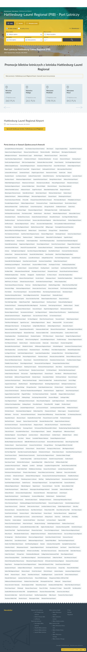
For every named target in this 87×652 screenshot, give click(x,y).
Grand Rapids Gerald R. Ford (12, 397)
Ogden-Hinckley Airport (47, 527)
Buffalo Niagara (38, 155)
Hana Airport (8, 169)
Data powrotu (28, 37)
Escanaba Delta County (23, 510)
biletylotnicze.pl (7, 11)
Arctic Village (72, 380)
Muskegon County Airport (38, 271)
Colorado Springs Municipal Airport (14, 448)
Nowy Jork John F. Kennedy (12, 584)
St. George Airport (26, 326)
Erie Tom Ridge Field (10, 452)
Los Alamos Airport (21, 176)
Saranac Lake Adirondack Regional (42, 220)
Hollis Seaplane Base (64, 210)
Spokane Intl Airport (10, 567)
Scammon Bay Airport (26, 424)
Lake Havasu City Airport (40, 458)
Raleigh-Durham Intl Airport (38, 533)
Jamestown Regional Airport (72, 571)
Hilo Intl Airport (48, 571)
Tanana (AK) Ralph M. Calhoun (13, 237)
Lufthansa (37, 619)
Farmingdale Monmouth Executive (64, 227)
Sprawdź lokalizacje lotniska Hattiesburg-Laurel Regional (25, 129)
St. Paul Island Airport (55, 315)
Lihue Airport (40, 520)
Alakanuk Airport (25, 189)
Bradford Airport (23, 383)
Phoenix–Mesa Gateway (29, 472)
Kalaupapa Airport (51, 278)
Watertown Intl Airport (28, 182)
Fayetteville (53, 394)
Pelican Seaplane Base (60, 281)
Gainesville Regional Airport (27, 165)
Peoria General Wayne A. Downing (14, 285)
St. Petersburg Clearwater (74, 414)
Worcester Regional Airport (39, 196)
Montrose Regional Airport (23, 288)
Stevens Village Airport (47, 234)
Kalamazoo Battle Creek (42, 329)
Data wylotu (9, 37)
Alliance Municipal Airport (71, 179)
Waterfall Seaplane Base (74, 349)
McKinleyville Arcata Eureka (12, 213)
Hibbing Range (26, 397)
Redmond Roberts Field (11, 206)
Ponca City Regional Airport (52, 530)
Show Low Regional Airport (36, 537)
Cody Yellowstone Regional (28, 557)
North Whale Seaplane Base (47, 240)
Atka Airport (47, 213)
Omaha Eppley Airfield (27, 584)
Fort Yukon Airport (76, 510)
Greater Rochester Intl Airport (39, 217)
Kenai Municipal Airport (72, 390)
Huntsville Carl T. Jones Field (21, 169)
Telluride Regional (25, 486)
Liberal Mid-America (48, 176)
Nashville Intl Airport (28, 193)
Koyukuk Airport (9, 176)
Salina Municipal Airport (59, 220)
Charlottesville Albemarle (32, 554)
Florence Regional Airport (75, 339)
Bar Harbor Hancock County (48, 550)
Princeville (25, 199)
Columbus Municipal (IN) (53, 544)
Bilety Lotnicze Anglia (54, 610)
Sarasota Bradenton (69, 482)
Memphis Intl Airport (72, 182)
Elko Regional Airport (68, 448)
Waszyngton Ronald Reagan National (39, 489)
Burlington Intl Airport (45, 499)
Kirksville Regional (58, 346)
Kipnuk (69, 172)
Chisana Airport (30, 448)
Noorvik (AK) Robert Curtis (41, 360)
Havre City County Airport (58, 244)
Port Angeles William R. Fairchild (63, 445)
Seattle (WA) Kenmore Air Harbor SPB (15, 591)
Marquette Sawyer (52, 271)
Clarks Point (71, 206)
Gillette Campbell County (11, 165)
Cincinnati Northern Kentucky (70, 251)
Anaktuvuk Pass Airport (60, 380)
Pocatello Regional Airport (12, 203)
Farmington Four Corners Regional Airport (25, 564)
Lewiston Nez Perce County (25, 578)
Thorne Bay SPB (48, 404)
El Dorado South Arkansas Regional (54, 561)
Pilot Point (8, 479)
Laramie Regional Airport (11, 407)
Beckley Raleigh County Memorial (13, 441)
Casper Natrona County (11, 506)
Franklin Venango (61, 339)
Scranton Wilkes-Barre (38, 496)
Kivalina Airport (66, 404)
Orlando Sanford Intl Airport (12, 315)
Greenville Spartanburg (11, 244)
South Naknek (8, 377)
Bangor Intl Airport (65, 189)
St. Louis (55, 159)
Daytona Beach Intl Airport (45, 247)
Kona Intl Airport (72, 377)
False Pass (57, 516)
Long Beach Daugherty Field (52, 465)
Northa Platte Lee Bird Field (69, 465)
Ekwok (6, 574)
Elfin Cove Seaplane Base (28, 162)
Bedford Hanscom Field (37, 227)
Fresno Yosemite (59, 162)
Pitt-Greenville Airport (60, 199)
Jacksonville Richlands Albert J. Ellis (29, 527)
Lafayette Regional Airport (27, 407)
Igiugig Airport (72, 513)
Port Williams (45, 349)
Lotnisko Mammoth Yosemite (65, 469)
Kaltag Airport (49, 516)
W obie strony (12, 28)
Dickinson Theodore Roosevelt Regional (31, 390)
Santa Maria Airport (65, 424)
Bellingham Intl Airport (11, 155)
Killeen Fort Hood (49, 462)
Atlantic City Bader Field (45, 380)
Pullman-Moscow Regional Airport (70, 530)
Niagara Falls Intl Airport (74, 244)
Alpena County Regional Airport (13, 152)
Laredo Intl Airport (10, 469)
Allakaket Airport (67, 435)
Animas (7, 251)
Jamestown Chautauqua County (73, 346)
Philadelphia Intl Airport (74, 199)
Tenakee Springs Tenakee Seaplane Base (69, 428)
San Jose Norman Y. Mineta (40, 315)
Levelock (32, 465)
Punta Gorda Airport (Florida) (12, 199)
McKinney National (61, 377)
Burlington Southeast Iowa (69, 383)
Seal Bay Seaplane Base (41, 595)
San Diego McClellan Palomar (69, 217)
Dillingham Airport (10, 339)
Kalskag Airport (27, 404)
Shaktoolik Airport (57, 295)
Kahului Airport (36, 377)
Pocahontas (43, 305)
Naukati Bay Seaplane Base (65, 278)
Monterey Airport (42, 356)
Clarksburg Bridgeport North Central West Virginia (33, 503)
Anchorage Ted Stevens (52, 547)
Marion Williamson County (73, 356)
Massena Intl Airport (50, 411)
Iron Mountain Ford (10, 268)
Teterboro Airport (27, 237)
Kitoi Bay (22, 274)
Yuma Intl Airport (37, 309)
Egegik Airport (60, 390)
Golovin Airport (23, 343)
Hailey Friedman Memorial (12, 373)
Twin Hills (57, 486)
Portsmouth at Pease (41, 203)
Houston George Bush (66, 343)
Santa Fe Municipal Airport (71, 366)
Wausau (28, 438)
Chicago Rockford (49, 206)
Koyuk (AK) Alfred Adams (36, 254)
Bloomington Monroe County (12, 193)
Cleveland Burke (63, 230)
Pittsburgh (20, 588)
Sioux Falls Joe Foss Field (63, 510)
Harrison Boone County (60, 513)
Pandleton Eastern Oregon (74, 360)
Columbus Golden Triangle (63, 455)
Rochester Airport (67, 291)
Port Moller (16, 479)
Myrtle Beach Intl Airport (11, 527)
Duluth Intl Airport (49, 390)
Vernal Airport (20, 240)
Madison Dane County (68, 523)
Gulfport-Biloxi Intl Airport (25, 567)
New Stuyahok (49, 254)
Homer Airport (48, 513)
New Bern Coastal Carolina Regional (27, 452)
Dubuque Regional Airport (61, 247)
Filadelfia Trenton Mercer (11, 363)
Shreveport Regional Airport (40, 482)
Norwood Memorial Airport (28, 414)
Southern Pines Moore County (13, 428)
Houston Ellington (53, 397)
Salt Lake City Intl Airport (51, 424)
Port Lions (16, 414)
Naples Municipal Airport (11, 496)
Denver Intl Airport (65, 159)
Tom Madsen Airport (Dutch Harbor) (34, 148)
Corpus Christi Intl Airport (12, 390)
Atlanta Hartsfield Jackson (12, 189)
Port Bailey (75, 516)
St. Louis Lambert (68, 322)
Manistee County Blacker (43, 182)
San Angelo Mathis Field (56, 482)
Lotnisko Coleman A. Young (49, 506)
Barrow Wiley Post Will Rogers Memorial (15, 230)
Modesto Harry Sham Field (31, 581)
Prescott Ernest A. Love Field (50, 418)
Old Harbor (8, 414)
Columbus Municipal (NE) (62, 527)
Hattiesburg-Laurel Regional (12, 264)
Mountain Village (9, 288)
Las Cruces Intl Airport (42, 407)
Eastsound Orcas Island (72, 561)
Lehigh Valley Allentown (39, 326)
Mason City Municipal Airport (13, 523)
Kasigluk (57, 404)
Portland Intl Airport (10, 305)
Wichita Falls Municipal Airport (67, 370)
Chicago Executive (31, 387)
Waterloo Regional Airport (60, 213)
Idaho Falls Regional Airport (12, 571)
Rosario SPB (67, 588)
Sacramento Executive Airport (70, 479)
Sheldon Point (8, 540)
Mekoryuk (57, 581)
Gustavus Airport (24, 513)
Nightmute (59, 472)
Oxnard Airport (52, 196)
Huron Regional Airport (43, 244)
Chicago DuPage (19, 387)
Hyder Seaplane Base (32, 240)
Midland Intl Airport (72, 407)
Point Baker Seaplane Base (58, 349)
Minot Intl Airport (52, 186)
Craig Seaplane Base (10, 336)
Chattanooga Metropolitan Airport (62, 499)
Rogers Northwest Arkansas (62, 421)
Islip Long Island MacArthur (64, 169)
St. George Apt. (9, 537)
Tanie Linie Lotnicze (36, 621)
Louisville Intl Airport (34, 257)
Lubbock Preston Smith (34, 176)
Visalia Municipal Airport (11, 489)
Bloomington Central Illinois (75, 329)
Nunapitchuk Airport (73, 411)
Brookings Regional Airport (52, 383)
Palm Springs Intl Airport (55, 305)
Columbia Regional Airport (72, 503)
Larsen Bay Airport (22, 349)
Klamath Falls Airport (10, 578)
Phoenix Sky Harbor (37, 530)
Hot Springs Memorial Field (39, 397)
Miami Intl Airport (27, 523)
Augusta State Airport (10, 383)
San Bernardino (77, 588)
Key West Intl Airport (36, 510)
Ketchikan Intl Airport (33, 574)
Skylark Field (8, 516)
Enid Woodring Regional (31, 544)
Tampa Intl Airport (64, 298)
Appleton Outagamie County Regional (15, 550)
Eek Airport (20, 339)
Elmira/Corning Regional (31, 339)
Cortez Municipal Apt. (36, 206)
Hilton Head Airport (36, 513)
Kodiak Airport (38, 213)
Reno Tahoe (59, 366)
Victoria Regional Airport (37, 431)
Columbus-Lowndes (35, 343)
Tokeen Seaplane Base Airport (49, 298)
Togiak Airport (36, 486)
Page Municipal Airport (23, 530)
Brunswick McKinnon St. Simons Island (15, 319)
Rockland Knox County (24, 217)
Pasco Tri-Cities (43, 588)
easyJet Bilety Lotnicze (40, 632)
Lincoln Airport (40, 278)
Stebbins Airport (68, 305)
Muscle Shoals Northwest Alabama (69, 271)
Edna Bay (75, 506)
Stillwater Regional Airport (12, 486)
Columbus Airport (9, 547)
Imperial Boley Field (37, 462)
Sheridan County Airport (37, 370)
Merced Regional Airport (58, 182)
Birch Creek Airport (72, 401)
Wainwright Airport (52, 492)
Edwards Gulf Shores (10, 458)
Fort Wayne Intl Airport (11, 343)
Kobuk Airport (78, 278)
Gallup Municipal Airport (60, 261)
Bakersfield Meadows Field (51, 189)
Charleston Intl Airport (30, 159)
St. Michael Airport (51, 370)
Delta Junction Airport (33, 506)
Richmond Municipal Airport (45, 366)
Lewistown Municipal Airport (12, 380)
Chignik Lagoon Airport (38, 172)
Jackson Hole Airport (37, 516)
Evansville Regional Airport (48, 339)
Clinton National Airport (71, 574)
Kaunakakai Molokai (48, 377)
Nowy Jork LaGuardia (70, 472)
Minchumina (23, 257)
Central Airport (42, 230)
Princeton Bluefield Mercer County (14, 499)
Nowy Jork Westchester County (13, 360)
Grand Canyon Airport (11, 455)
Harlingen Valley (65, 397)
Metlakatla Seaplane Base (11, 274)
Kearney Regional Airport (21, 223)
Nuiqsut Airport (67, 581)
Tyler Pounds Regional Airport (66, 540)
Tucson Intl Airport (47, 486)
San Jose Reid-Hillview (35, 291)
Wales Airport (24, 489)
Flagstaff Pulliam (26, 394)
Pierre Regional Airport (26, 363)
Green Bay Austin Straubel (30, 261)
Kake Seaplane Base (10, 349)
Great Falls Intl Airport (59, 165)
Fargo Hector (8, 564)
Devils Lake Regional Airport (12, 162)
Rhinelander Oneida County (21, 533)
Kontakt (69, 612)
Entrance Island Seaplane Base (23, 492)
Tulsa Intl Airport (9, 431)
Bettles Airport (32, 230)
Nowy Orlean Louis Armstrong (46, 472)
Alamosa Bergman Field (11, 329)
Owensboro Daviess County (57, 360)
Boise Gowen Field (63, 550)
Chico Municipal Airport (11, 503)
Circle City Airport (36, 571)
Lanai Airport (55, 268)
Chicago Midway (48, 445)
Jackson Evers (8, 254)
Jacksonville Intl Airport (11, 172)
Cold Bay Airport (24, 206)
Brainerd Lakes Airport (31, 499)
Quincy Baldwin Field (67, 486)
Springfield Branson (32, 591)
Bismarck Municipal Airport (58, 329)
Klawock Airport (15, 574)
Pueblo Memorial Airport (56, 203)
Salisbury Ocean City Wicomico (57, 312)
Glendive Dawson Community (27, 455)
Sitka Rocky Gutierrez (20, 537)
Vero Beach (58, 373)
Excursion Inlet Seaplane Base (44, 223)
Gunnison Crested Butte (45, 261)
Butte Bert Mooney (76, 550)
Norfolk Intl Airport (77, 527)
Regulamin (70, 614)
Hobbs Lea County (51, 567)
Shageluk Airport (26, 315)
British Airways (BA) (40, 616)
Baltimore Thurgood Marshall (22, 377)
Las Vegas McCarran (10, 353)
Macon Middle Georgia (41, 578)
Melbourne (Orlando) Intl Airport (13, 581)
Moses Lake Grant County (39, 288)
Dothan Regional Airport (74, 220)
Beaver (49, 322)
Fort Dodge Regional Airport (73, 162)
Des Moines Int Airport (70, 557)
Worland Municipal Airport (49, 598)
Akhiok (76, 435)
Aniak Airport (63, 492)
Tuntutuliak (55, 489)
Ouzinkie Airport (40, 274)
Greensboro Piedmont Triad (44, 165)
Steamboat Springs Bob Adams (13, 295)
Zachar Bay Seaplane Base (65, 274)
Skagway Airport (38, 424)
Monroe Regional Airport (29, 356)
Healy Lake (45, 343)
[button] (79, 107)
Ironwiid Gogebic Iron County (21, 516)
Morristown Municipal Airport (13, 472)
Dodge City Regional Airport (73, 336)
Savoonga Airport (27, 428)
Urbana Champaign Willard (12, 557)
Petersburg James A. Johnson (28, 479)
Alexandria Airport (68, 326)
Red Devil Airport (9, 421)
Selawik (49, 431)
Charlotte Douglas (9, 210)
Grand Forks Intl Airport (11, 513)
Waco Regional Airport (67, 554)
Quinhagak (39, 465)
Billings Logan (49, 227)
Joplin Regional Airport (58, 401)
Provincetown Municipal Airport (13, 366)
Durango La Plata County (53, 448)
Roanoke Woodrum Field (46, 421)
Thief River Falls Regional (11, 322)
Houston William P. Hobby (40, 264)
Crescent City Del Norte (35, 445)
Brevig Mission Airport (55, 179)
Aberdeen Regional (10, 435)
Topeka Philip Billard (50, 540)
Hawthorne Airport (39, 567)
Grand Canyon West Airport (63, 564)
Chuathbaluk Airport (23, 336)
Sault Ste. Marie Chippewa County (30, 234)
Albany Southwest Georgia (30, 380)
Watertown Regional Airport (23, 179)
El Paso (32, 223)
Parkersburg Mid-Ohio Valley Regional (28, 305)
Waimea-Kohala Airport (55, 193)
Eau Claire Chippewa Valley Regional (37, 251)
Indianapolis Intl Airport (49, 169)
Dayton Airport (59, 336)
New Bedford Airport (54, 251)
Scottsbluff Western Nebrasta (40, 438)
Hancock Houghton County (56, 503)
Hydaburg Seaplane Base (68, 264)
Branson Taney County (31, 588)
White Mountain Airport (69, 373)
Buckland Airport (60, 496)
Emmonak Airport (9, 510)
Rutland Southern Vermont (55, 533)
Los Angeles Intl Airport (11, 257)
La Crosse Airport (51, 520)
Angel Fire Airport (37, 189)
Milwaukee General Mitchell (22, 271)
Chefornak (22, 506)
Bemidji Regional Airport (36, 383)
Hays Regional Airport (10, 401)
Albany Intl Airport (45, 435)
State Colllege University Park (31, 295)
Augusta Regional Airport (37, 547)
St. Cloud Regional (32, 319)
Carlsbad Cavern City (70, 387)
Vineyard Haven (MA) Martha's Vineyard (41, 199)
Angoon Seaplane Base (61, 148)
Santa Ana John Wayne (63, 591)
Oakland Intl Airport (10, 196)
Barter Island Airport (41, 193)
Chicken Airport (59, 387)
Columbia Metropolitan (57, 332)
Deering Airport (76, 159)
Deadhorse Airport (10, 220)
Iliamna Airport (26, 571)
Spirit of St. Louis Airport (25, 595)
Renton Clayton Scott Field (30, 421)
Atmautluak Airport (10, 217)
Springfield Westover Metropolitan (14, 148)
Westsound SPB (57, 322)
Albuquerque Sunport (22, 547)
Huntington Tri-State (54, 264)
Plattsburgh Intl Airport (65, 196)
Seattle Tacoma (26, 482)
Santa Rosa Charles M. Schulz (53, 537)
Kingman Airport (35, 169)
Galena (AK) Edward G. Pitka (45, 564)
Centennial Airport (24, 172)
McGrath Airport (9, 411)
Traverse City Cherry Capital (65, 595)
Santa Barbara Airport (20, 540)
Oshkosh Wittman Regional (33, 475)
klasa (70, 28)
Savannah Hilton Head (11, 370)
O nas (69, 610)
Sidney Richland (9, 492)
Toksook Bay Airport (41, 584)
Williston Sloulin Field (61, 462)
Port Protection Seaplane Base (68, 288)
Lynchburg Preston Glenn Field (69, 268)
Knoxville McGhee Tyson (22, 431)
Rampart (18, 421)
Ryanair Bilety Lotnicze (40, 630)
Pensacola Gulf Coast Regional (42, 363)
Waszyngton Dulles (34, 598)
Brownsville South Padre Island (55, 441)
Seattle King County (73, 312)
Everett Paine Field (10, 530)
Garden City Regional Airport (21, 227)
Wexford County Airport (51, 155)
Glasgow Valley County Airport (67, 394)
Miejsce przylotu (47, 31)
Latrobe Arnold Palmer (29, 520)
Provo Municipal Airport (20, 291)
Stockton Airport (9, 179)
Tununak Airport (60, 319)
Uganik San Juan (24, 322)
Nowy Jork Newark (53, 288)
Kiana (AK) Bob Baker (72, 567)
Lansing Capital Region (11, 278)
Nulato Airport (67, 193)
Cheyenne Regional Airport (35, 210)
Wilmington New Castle (51, 210)
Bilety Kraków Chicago (58, 639)
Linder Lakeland (17, 520)
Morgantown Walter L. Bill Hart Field (58, 578)
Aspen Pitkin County (74, 547)
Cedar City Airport (10, 554)
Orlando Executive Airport (27, 281)
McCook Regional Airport (71, 353)
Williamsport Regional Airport (43, 346)
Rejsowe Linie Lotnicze (37, 610)
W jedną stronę (24, 28)
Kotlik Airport (66, 516)
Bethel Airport (55, 152)
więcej (81, 649)
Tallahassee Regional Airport (36, 540)
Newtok (42, 544)
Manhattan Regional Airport (12, 186)
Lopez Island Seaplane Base (42, 353)
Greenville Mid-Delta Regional (13, 261)
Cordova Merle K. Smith (71, 332)
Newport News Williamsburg (45, 414)
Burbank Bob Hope (29, 332)
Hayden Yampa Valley (26, 458)
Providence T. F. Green (56, 588)
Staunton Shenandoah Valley (47, 591)
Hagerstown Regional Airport (26, 244)
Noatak (77, 305)
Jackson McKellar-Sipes (28, 186)
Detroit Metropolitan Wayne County (14, 561)
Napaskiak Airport (10, 418)
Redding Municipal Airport (53, 479)
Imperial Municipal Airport (40, 179)
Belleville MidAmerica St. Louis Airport (35, 441)
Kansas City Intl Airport (50, 469)
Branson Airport (21, 418)
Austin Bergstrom (25, 496)
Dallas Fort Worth (57, 557)
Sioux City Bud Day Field (32, 298)
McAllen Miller (9, 271)
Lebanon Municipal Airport (26, 278)
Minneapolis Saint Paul (47, 581)
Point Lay (27, 285)
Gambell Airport (76, 257)
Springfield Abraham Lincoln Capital (14, 298)
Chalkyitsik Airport (61, 206)
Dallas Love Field (75, 247)
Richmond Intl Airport (66, 309)
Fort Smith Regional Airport (62, 257)
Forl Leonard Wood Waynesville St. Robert (46, 428)
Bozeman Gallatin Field (42, 332)
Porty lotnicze (15, 11)
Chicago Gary (20, 554)
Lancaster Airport (77, 176)
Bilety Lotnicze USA (54, 623)
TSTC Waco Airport (48, 336)
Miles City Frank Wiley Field (69, 285)
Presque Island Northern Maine (61, 363)
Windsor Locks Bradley (33, 550)
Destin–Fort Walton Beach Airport (14, 544)
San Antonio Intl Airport (11, 424)
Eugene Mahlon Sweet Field (12, 394)
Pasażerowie (46, 37)
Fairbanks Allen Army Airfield (44, 162)
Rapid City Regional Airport (51, 309)
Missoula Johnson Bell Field (57, 356)
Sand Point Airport (24, 370)
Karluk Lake (62, 172)
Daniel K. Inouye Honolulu (56, 458)
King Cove (7, 520)
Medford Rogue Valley (54, 285)
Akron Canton (63, 155)
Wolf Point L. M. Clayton (11, 281)
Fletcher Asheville (45, 152)
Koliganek (25, 465)
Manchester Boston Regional (23, 411)
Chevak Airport (49, 373)
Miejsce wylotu (9, 31)
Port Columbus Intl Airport (12, 234)
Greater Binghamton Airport (57, 438)
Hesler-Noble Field (22, 469)
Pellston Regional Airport (27, 203)
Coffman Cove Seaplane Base (12, 404)
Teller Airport (52, 595)
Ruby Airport (8, 533)
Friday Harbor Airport (58, 452)
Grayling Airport (45, 268)
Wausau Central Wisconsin (31, 152)
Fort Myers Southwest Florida (40, 394)
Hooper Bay (62, 567)
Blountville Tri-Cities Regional (54, 237)
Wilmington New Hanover (12, 326)
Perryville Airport (37, 404)
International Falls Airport (11, 247)
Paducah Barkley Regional (65, 302)
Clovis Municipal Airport (44, 557)
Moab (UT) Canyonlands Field (28, 247)
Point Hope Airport (10, 588)
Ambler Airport (56, 435)
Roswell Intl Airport (55, 217)
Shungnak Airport (45, 295)
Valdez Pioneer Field (24, 302)
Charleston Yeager (21, 210)
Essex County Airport (21, 445)
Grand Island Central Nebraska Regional (67, 240)
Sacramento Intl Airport (27, 312)
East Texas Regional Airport (63, 176)
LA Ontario (8, 475)
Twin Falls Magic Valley (11, 302)
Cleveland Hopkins (36, 336)
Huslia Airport (69, 458)
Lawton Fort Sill (59, 574)
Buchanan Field (9, 387)
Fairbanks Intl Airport (44, 452)
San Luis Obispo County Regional (73, 533)
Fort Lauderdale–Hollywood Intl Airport (65, 223)
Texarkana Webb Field (10, 598)
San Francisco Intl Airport (23, 220)
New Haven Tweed (10, 462)
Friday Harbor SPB (49, 510)
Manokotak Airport (35, 349)
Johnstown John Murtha (21, 254)
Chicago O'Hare (53, 230)
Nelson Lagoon (62, 411)
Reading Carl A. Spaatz (30, 366)
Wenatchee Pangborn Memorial (34, 561)
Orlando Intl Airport (18, 475)
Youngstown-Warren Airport (22, 309)
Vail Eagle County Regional (18, 251)
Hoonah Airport (26, 264)
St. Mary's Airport (51, 274)
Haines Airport (54, 343)
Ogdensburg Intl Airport (38, 302)
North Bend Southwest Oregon (44, 281)
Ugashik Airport (68, 237)
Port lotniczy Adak (27, 213)
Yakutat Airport (9, 309)
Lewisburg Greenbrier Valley (57, 407)
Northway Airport (51, 302)
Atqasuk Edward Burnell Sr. (27, 329)
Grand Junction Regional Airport (45, 455)
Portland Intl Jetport (65, 418)
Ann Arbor (21, 438)
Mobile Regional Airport (53, 523)
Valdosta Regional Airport (38, 322)
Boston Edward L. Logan (25, 155)
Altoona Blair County (74, 213)
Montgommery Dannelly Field (12, 356)
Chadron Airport (9, 445)
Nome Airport (27, 360)
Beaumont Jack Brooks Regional (13, 332)
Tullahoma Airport (39, 237)
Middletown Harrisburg (35, 469)
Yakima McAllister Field (66, 489)
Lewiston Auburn (33, 435)
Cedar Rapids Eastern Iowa (45, 387)
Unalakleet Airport (10, 240)
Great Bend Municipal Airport (73, 452)
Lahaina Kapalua (58, 571)
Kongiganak (31, 274)
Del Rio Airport (9, 223)
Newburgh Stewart (60, 234)
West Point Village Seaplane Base (64, 254)
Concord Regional (22, 435)
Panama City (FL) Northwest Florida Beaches (54, 475)
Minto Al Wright (41, 186)
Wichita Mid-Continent (23, 462)
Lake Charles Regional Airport (25, 353)
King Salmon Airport (10, 438)
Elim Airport (50, 148)
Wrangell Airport (57, 431)
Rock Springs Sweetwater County (51, 291)
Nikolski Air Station (28, 346)
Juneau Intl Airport (33, 268)
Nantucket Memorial (39, 492)
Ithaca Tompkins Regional (43, 401)
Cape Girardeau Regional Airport (13, 159)
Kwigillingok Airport (47, 574)
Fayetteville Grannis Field (34, 418)
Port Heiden (8, 291)
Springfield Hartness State (69, 544)
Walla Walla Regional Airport (12, 182)
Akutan (24, 574)
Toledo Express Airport (72, 319)
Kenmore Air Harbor (51, 172)
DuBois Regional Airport (64, 506)
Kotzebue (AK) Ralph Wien (56, 584)
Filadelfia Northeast (73, 475)
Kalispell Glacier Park (47, 257)
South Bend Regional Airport (12, 482)
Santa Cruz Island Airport (74, 234)
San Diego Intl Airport (41, 312)
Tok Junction (24, 373)
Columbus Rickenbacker (44, 159)
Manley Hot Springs (40, 523)
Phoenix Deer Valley (60, 414)
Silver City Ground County (46, 319)
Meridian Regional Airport (39, 285)
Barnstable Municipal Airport (12, 346)
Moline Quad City (38, 411)
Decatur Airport (41, 448)
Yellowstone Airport (69, 431)
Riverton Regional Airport (11, 312)
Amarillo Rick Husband (76, 148)
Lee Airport (63, 547)
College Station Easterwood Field (50, 554)
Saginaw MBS (61, 520)
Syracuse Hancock (68, 537)
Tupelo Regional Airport (36, 373)
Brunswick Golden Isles (11, 595)
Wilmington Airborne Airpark (26, 401)
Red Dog (41, 479)
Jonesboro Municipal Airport (12, 465)
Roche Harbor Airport (70, 203)
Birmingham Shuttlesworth (69, 152)
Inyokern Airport (22, 268)
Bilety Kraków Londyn (58, 621)
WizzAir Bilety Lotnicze (40, 627)
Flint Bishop (8, 227)
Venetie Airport (23, 598)
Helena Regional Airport (74, 165)
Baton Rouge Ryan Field (72, 441)
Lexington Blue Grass (57, 353)
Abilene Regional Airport (54, 326)
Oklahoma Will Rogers (23, 196)
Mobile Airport (50, 496)
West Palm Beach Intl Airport (72, 584)
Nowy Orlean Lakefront (65, 186)
